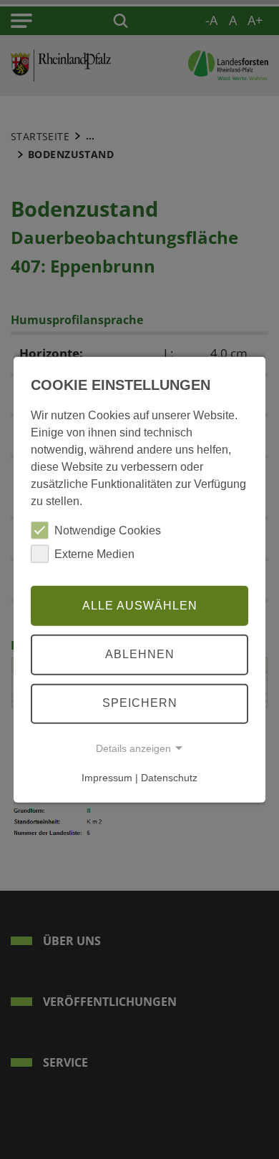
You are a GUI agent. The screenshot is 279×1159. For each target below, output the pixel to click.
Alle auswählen (139, 605)
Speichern (139, 703)
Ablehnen (140, 654)
